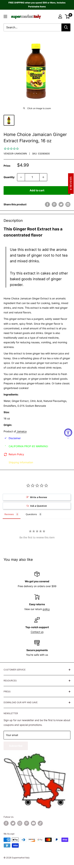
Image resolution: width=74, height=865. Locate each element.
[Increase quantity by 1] (43, 177)
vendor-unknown (15, 153)
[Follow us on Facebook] (6, 823)
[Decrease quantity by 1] (21, 177)
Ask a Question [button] (38, 505)
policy (46, 609)
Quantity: (9, 177)
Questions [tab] (31, 514)
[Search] (65, 27)
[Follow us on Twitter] (12, 823)
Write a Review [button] (38, 497)
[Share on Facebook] (47, 204)
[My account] (60, 16)
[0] (67, 16)
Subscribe (15, 745)
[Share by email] (67, 204)
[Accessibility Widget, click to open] (68, 433)
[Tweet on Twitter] (61, 204)
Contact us (37, 631)
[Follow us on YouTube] (33, 823)
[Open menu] (5, 16)
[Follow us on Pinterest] (26, 823)
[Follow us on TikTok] (40, 823)
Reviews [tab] (9, 514)
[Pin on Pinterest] (54, 204)
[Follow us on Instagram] (19, 823)
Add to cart (37, 190)
